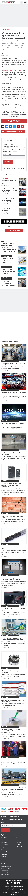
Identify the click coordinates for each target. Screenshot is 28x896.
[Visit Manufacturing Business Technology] (17, 811)
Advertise (20, 886)
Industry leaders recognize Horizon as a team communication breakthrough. (13, 428)
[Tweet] (14, 126)
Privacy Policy (9, 888)
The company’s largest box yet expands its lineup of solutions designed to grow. (13, 613)
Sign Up (5, 830)
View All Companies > (14, 230)
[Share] (6, 126)
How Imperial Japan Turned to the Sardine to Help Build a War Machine (9, 190)
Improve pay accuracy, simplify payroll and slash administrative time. (12, 704)
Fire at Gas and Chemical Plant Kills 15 (12, 760)
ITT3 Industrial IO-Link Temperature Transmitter (11, 671)
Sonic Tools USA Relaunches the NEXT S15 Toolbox (13, 609)
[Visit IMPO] (24, 809)
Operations (5, 29)
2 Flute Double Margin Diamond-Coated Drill (12, 547)
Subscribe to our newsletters (14, 121)
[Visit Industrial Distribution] (3, 811)
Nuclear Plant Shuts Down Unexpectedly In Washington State (8, 249)
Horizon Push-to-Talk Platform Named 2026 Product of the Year (7, 200)
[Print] (2, 126)
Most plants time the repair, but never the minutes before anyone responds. (12, 367)
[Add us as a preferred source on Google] (22, 126)
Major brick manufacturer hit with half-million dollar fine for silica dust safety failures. (13, 520)
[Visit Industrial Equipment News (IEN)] (17, 809)
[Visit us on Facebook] (8, 883)
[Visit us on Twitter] (12, 883)
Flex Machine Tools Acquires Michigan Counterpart (7, 210)
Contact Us (14, 886)
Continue (8, 162)
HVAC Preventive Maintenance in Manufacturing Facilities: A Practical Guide (13, 638)
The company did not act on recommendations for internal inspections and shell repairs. (13, 793)
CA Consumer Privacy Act (11, 890)
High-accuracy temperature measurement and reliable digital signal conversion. (13, 675)
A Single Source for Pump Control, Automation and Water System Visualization (11, 485)
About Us (7, 886)
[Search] (21, 2)
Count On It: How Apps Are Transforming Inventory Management (7, 260)
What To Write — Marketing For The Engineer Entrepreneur (8, 271)
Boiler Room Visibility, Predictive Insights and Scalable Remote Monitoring (13, 578)
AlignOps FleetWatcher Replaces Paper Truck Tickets (12, 700)
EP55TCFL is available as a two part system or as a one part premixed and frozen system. (13, 735)
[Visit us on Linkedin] (18, 883)
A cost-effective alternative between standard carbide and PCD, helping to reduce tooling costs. (13, 552)
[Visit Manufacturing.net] (10, 811)
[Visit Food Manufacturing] (10, 809)
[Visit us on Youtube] (15, 883)
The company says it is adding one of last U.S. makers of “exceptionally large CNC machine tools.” (13, 458)
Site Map (22, 890)
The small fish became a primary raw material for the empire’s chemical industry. (13, 397)
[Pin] (18, 126)
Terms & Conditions (19, 888)
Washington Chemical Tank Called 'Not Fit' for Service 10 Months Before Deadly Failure (13, 789)
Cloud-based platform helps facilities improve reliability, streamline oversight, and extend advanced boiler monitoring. (13, 583)
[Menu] (25, 2)
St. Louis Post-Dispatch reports (13, 70)
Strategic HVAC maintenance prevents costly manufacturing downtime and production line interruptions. (13, 643)
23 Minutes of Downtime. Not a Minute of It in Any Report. (8, 182)
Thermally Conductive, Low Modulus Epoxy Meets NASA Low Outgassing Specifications (13, 731)
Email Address (7, 154)
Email (2, 822)
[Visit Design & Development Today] (3, 809)
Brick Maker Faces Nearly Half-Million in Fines (13, 516)
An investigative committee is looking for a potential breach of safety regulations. (13, 763)
